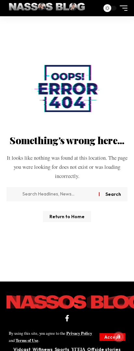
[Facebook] (67, 318)
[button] (112, 337)
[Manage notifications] (119, 337)
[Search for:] (58, 194)
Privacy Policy (79, 333)
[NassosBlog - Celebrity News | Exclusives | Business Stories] (47, 8)
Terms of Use (27, 340)
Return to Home (67, 216)
